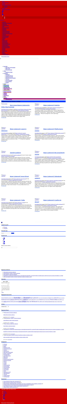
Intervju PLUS (4, 40)
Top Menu (2, 20)
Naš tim (5, 7)
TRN (30, 301)
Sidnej (20, 301)
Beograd (27, 298)
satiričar (8, 301)
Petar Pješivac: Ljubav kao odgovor (10, 274)
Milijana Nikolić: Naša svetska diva (10, 387)
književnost (4, 299)
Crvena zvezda (40, 297)
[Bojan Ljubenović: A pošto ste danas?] (39, 199)
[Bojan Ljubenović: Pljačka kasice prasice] (39, 128)
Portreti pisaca (5, 37)
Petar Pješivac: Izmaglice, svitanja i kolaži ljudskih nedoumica (15, 386)
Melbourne (21, 299)
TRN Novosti (34, 301)
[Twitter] (4, 241)
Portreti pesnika (6, 36)
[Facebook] (2, 13)
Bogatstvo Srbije (6, 27)
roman (2, 301)
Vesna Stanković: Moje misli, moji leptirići (11, 381)
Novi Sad (38, 299)
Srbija (3, 26)
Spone (3, 39)
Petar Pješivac (48, 299)
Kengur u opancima (6, 47)
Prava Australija (6, 25)
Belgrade (22, 297)
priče (60, 299)
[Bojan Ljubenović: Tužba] (5, 199)
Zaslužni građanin (15, 153)
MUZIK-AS (5, 30)
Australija (4, 22)
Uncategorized (6, 376)
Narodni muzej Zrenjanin (7, 33)
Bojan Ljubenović (34, 297)
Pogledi (4, 38)
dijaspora (50, 297)
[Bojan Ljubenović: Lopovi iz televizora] (5, 128)
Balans (3, 52)
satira (5, 301)
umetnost (55, 301)
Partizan (44, 299)
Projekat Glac (4, 41)
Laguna (12, 299)
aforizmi (2, 297)
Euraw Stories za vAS (6, 44)
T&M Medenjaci (6, 54)
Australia (6, 297)
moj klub (29, 299)
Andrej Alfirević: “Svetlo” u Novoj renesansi (11, 273)
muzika (32, 299)
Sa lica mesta (4, 51)
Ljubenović (16, 299)
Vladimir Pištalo (59, 301)
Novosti (41, 299)
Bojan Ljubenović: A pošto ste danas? (55, 204)
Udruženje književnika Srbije (49, 301)
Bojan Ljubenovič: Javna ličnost (19, 176)
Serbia (17, 301)
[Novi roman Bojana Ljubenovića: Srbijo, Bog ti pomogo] (4, 103)
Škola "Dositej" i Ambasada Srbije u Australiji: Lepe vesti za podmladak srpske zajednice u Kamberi (22, 383)
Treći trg (4, 34)
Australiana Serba (4, 109)
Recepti (63, 299)
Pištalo (58, 299)
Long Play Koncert (6, 31)
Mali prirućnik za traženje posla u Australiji (11, 382)
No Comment (26, 110)
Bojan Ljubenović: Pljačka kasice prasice (55, 133)
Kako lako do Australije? (7, 23)
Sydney (27, 301)
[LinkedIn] (3, 14)
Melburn (25, 299)
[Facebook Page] (3, 240)
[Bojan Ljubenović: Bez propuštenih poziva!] (39, 152)
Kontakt (6, 9)
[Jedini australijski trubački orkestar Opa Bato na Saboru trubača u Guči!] (17, 335)
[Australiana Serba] (5, 56)
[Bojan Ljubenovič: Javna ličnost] (5, 176)
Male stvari (5, 24)
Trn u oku (40, 301)
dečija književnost (45, 297)
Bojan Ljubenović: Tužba (17, 200)
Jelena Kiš (56, 297)
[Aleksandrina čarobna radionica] (10, 312)
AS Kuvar (4, 53)
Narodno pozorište (6, 46)
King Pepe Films (5, 43)
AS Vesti (3, 50)
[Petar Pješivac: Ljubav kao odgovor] (10, 323)
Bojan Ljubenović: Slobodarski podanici (54, 180)
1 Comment (12, 317)
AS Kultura (4, 29)
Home (5, 2)
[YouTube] (3, 11)
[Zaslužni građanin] (5, 152)
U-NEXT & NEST (5, 45)
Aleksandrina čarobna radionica (9, 272)
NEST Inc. (35, 299)
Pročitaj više (3, 117)
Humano (3, 48)
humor (53, 297)
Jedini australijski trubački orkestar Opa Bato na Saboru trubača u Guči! (17, 276)
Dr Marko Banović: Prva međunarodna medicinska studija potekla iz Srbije (17, 384)
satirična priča (13, 301)
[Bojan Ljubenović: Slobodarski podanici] (39, 176)
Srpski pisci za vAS (6, 32)
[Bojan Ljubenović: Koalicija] (39, 105)
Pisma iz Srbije (53, 299)
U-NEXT (43, 301)
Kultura (8, 299)
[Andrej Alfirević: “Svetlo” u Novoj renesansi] (12, 318)
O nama (6, 4)
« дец (2, 292)
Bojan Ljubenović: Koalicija (51, 105)
